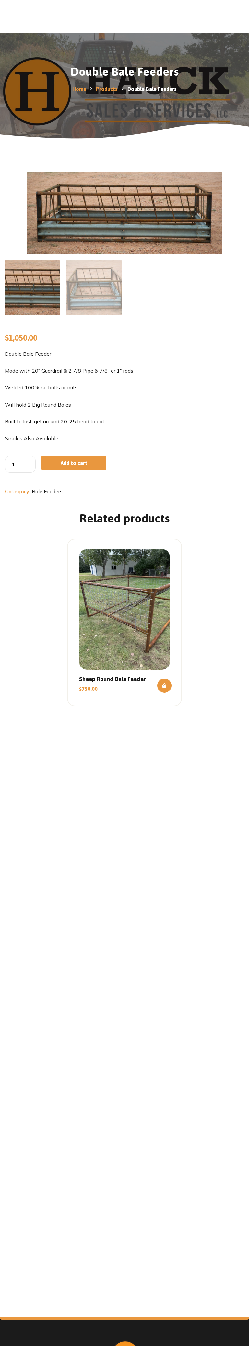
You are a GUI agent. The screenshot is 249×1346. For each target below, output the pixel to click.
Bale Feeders (47, 491)
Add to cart (74, 463)
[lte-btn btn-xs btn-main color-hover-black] (164, 686)
